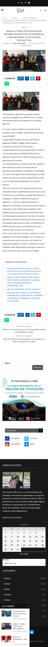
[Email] (29, 3)
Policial (25, 589)
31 (18, 549)
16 (12, 541)
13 (36, 537)
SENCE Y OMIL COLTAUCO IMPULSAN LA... (19, 626)
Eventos (25, 584)
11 (24, 537)
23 (12, 545)
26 (30, 545)
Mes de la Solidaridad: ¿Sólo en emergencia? (24, 289)
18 (24, 541)
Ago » (27, 554)
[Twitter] (22, 3)
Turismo (25, 600)
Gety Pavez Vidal (19, 43)
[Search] (41, 10)
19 (30, 541)
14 (42, 537)
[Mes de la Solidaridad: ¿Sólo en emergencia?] (6, 639)
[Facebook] (18, 3)
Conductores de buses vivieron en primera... (19, 613)
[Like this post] (22, 78)
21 (42, 541)
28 (42, 545)
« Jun (21, 554)
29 (6, 549)
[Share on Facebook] (27, 78)
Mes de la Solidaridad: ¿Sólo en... (20, 639)
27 (36, 545)
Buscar (7, 363)
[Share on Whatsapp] (6, 84)
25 (24, 545)
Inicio (4, 18)
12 (30, 537)
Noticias (14, 18)
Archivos (5, 560)
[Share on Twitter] (32, 78)
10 (18, 537)
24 (18, 545)
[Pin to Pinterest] (38, 78)
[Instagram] (25, 3)
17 (18, 541)
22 (6, 545)
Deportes (25, 595)
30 (12, 549)
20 (36, 541)
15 (6, 541)
